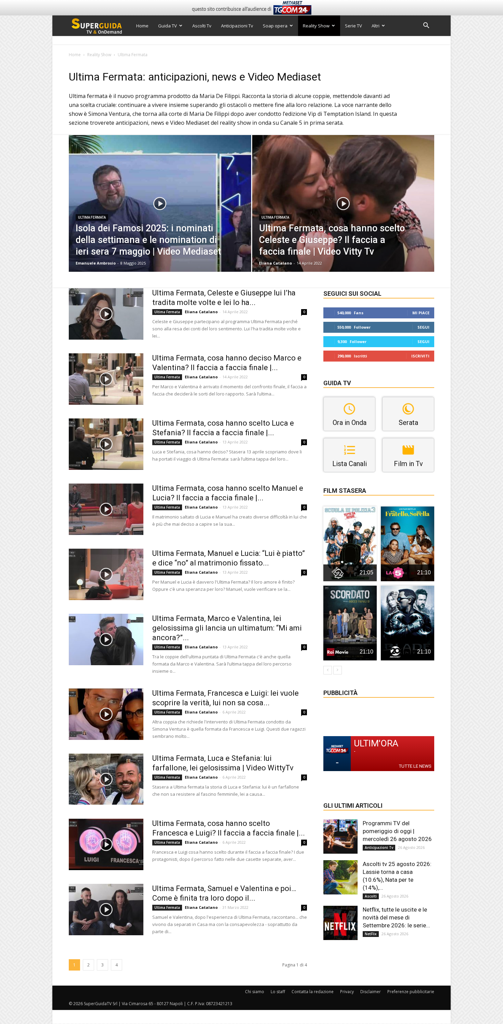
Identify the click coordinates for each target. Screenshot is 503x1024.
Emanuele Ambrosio (96, 263)
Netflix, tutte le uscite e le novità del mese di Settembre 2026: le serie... (396, 917)
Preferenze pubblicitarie (410, 992)
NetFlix (371, 933)
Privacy (347, 992)
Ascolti (371, 896)
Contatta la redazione (313, 992)
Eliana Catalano (275, 263)
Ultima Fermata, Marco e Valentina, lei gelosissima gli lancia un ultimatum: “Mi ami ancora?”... (227, 628)
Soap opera (275, 26)
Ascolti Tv (201, 26)
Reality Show (316, 26)
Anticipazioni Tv (237, 26)
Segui (423, 327)
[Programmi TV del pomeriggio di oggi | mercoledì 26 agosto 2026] (340, 836)
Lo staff (278, 992)
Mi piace (420, 312)
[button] (426, 26)
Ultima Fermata (92, 217)
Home (142, 26)
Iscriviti (420, 355)
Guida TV (167, 26)
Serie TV (353, 26)
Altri (375, 26)
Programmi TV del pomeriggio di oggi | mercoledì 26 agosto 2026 (397, 831)
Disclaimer (370, 992)
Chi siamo (254, 992)
